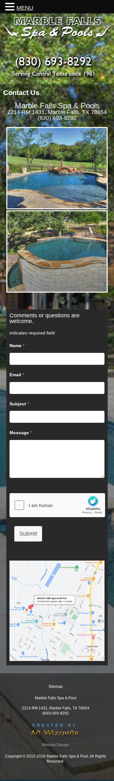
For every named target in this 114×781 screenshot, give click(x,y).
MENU (24, 8)
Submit (28, 533)
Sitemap (55, 686)
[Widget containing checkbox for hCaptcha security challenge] (57, 505)
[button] (10, 6)
